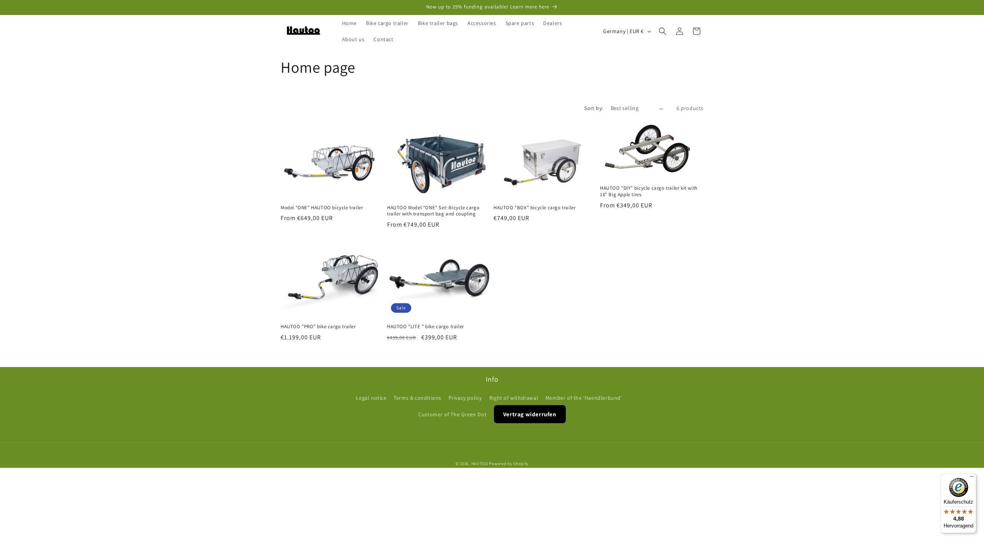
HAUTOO (479, 463)
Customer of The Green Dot (452, 413)
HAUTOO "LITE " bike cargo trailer (425, 327)
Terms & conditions (417, 397)
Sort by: (593, 108)
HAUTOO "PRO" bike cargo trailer (318, 327)
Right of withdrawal (513, 397)
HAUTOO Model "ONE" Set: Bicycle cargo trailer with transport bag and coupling (433, 211)
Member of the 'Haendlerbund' (583, 397)
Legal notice (371, 397)
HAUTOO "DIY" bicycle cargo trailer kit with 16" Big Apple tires (649, 191)
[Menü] (971, 478)
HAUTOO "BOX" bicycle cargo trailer (534, 208)
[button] (662, 31)
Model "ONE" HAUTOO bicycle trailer (322, 208)
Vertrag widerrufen (530, 413)
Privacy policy (465, 397)
